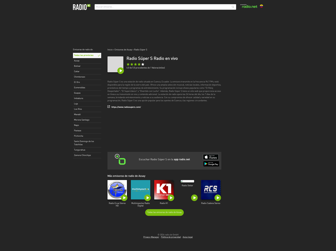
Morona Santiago (81, 120)
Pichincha (78, 136)
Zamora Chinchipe (82, 155)
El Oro (77, 82)
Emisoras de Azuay (123, 50)
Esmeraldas (79, 88)
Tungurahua (79, 150)
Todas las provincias (83, 55)
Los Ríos (78, 109)
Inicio (109, 50)
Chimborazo (79, 77)
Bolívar (77, 66)
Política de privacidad (171, 237)
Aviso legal (188, 237)
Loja (76, 104)
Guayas (77, 93)
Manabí (77, 115)
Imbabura (78, 98)
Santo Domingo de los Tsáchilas (84, 143)
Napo (76, 125)
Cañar (77, 72)
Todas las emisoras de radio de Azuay (164, 212)
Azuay (76, 61)
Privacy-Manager (151, 237)
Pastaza (77, 131)
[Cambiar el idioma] (261, 6)
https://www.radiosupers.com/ (126, 107)
